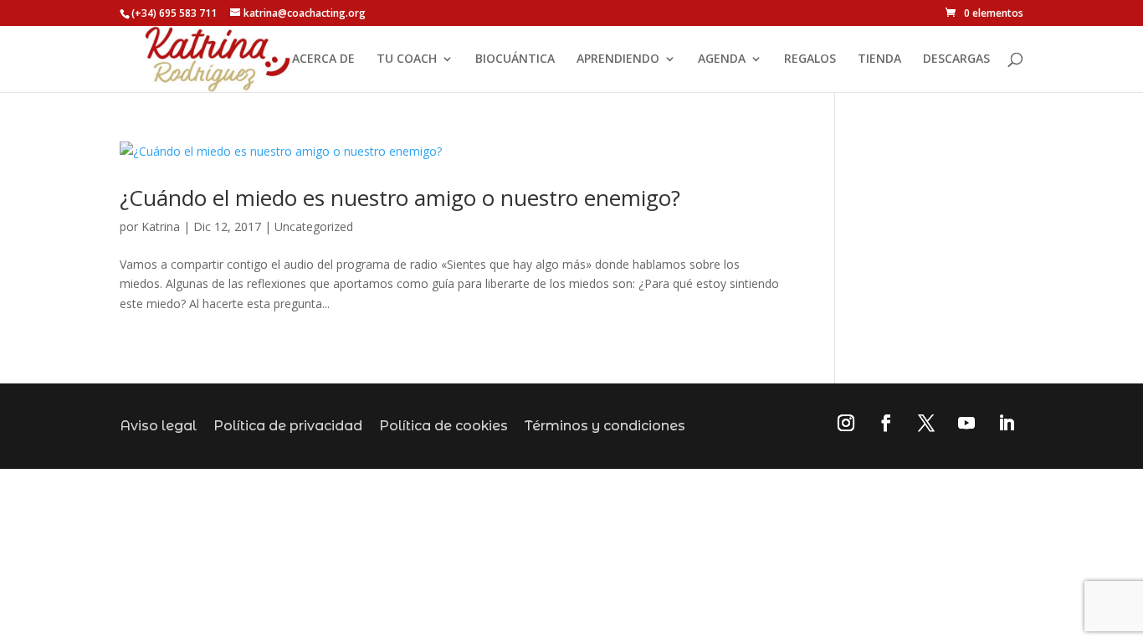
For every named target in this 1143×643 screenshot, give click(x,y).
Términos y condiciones (605, 426)
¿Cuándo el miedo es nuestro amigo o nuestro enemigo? (400, 198)
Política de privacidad (287, 426)
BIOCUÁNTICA (515, 59)
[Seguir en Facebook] (886, 423)
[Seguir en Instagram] (846, 423)
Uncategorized (313, 226)
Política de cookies (443, 426)
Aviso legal (158, 426)
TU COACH (407, 59)
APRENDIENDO (618, 59)
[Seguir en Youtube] (966, 423)
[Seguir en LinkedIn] (1006, 423)
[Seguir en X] (926, 423)
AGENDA (722, 59)
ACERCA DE (323, 59)
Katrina (160, 226)
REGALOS (810, 59)
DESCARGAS (956, 59)
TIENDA (879, 59)
